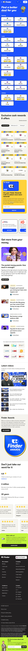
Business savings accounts (16, 314)
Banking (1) (22, 125)
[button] (7, 134)
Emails (13, 649)
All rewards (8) (5, 125)
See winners (6, 430)
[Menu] (1, 2)
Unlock (14, 210)
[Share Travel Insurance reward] (25, 147)
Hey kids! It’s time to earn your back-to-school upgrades (17, 330)
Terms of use (3, 609)
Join (25, 2)
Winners (9, 649)
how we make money (18, 631)
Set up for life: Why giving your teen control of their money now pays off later (17, 304)
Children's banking (20, 300)
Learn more (14, 545)
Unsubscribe (18, 649)
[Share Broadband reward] (12, 159)
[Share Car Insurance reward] (12, 136)
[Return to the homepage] (7, 2)
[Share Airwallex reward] (25, 171)
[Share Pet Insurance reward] (25, 136)
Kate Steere (16, 294)
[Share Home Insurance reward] (12, 147)
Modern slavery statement (6, 616)
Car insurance (19, 285)
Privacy (22, 649)
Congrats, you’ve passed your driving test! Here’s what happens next (18, 290)
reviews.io (4, 478)
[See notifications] (20, 2)
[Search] (17, 2)
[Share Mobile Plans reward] (25, 159)
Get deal (9, 230)
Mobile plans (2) (14, 125)
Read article (5, 279)
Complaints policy (4, 619)
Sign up (12, 201)
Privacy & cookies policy (6, 612)
